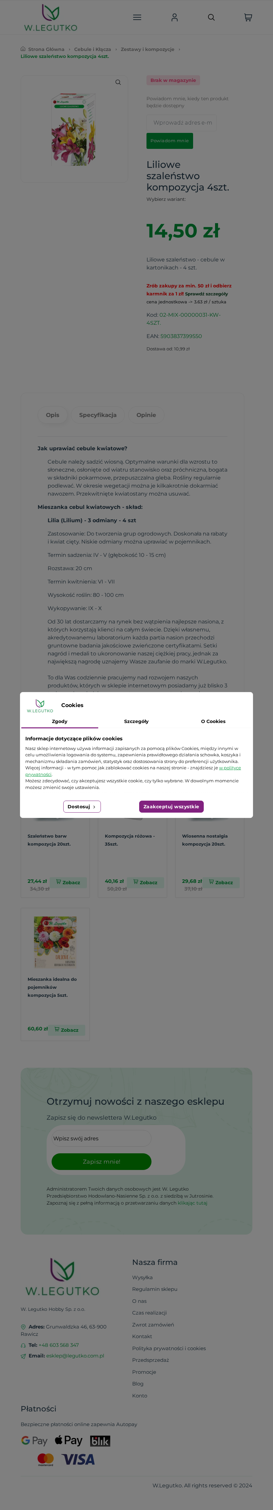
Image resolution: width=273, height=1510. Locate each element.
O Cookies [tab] (213, 721)
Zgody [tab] (59, 721)
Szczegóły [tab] (136, 721)
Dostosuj (80, 807)
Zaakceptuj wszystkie (171, 807)
